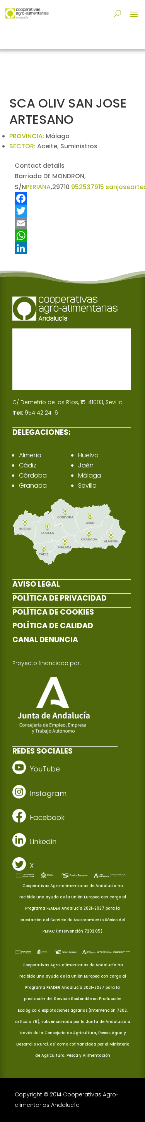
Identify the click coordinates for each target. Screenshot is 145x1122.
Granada (33, 485)
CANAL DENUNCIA (45, 639)
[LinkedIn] (73, 248)
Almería (30, 455)
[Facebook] (73, 198)
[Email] (73, 223)
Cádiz (27, 465)
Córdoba (33, 475)
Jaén (86, 465)
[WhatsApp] (73, 235)
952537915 (87, 186)
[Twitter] (73, 211)
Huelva (88, 455)
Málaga (89, 475)
